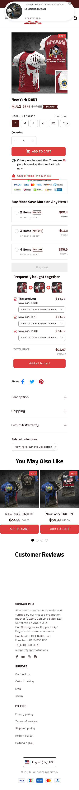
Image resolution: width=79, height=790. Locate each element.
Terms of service (26, 721)
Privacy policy (24, 714)
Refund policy (24, 743)
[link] (14, 11)
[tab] (32, 540)
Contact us (22, 674)
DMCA (19, 696)
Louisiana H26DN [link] (35, 8)
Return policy (24, 735)
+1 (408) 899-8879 (27, 645)
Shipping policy (25, 728)
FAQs (18, 688)
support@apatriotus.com (32, 650)
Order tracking (24, 681)
